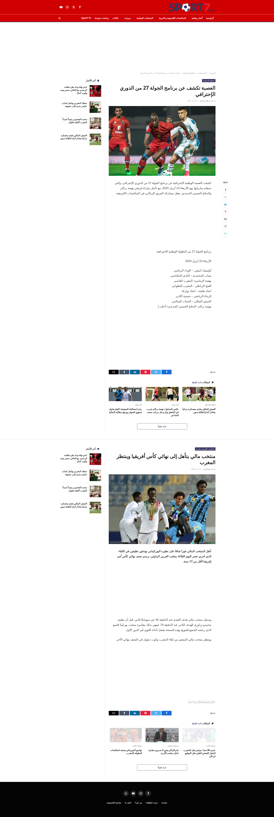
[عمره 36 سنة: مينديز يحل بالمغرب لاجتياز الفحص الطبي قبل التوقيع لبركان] (198, 735)
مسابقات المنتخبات (173, 746)
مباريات (164, 802)
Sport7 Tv (86, 18)
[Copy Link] (225, 226)
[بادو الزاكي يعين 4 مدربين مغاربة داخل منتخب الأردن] (162, 735)
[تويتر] (225, 197)
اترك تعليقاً (162, 426)
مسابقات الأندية (211, 746)
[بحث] (60, 18)
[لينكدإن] (225, 204)
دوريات (127, 18)
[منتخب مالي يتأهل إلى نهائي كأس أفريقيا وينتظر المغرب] (162, 509)
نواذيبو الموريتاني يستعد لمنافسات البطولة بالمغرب (126, 752)
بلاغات (115, 18)
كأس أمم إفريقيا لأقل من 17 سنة (201, 702)
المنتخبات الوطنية (145, 18)
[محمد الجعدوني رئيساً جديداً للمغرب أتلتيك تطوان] (95, 123)
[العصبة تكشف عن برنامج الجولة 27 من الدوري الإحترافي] (162, 141)
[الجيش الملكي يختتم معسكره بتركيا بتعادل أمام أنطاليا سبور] (198, 394)
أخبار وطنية (197, 18)
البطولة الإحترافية (189, 73)
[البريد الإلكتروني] (225, 219)
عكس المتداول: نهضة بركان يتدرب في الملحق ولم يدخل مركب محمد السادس (162, 412)
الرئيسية (210, 18)
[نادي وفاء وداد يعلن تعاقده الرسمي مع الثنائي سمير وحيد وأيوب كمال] (95, 91)
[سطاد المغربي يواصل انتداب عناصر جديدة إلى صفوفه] (95, 107)
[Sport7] (185, 7)
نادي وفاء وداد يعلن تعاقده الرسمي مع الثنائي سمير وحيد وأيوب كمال (73, 89)
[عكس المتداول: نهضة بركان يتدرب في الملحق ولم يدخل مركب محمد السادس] (162, 394)
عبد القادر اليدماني (205, 101)
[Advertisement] (137, 47)
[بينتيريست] (225, 211)
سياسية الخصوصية (114, 802)
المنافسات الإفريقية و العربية (172, 18)
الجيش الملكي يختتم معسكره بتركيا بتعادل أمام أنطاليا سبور (198, 411)
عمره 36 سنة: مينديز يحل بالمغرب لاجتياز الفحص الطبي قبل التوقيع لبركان (199, 753)
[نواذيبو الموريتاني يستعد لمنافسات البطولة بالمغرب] (125, 735)
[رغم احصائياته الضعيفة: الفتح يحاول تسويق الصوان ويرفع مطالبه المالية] (125, 394)
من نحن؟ (138, 802)
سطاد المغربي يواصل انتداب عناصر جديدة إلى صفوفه (74, 104)
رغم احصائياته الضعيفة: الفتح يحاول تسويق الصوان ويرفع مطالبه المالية (125, 411)
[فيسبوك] (225, 190)
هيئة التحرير (207, 469)
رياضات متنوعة (102, 18)
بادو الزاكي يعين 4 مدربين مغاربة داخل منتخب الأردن (163, 752)
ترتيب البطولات (152, 802)
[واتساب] (225, 233)
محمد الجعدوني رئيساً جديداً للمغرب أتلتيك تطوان (75, 121)
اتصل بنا (128, 802)
